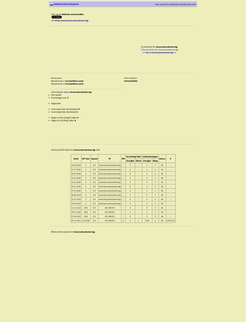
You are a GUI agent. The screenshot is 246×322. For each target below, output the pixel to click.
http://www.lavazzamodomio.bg (71, 20)
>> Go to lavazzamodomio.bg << (159, 52)
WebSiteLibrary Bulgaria (66, 4)
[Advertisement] (103, 11)
